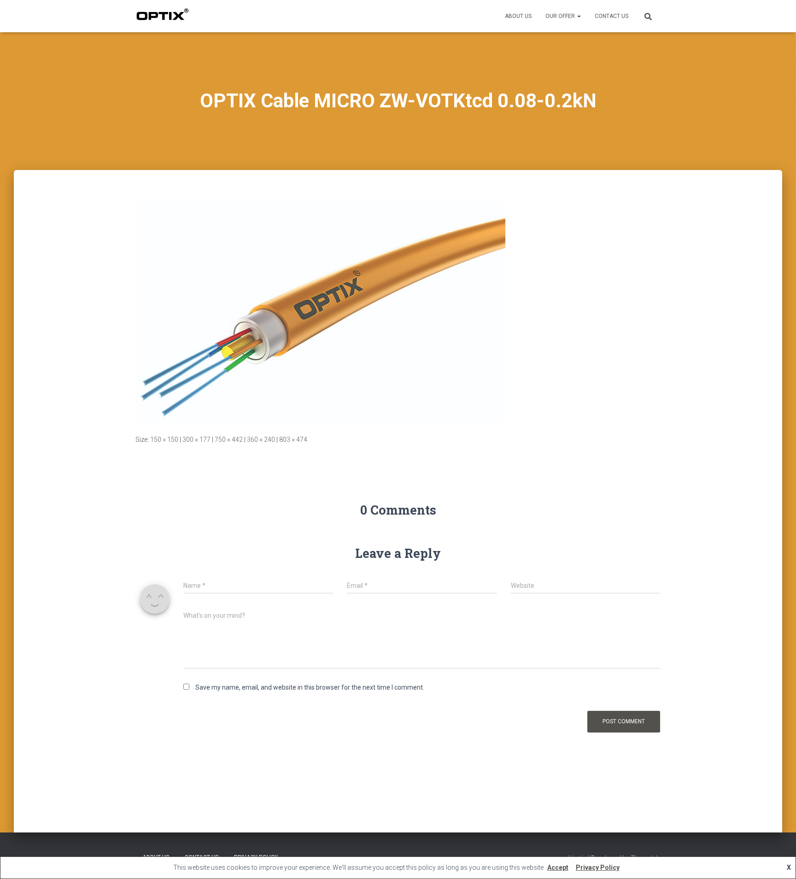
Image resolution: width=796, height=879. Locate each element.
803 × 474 (293, 439)
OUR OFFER (560, 16)
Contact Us (611, 16)
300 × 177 (196, 439)
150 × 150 (164, 439)
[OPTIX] (162, 16)
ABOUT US (518, 16)
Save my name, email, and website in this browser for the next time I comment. (309, 687)
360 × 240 (261, 439)
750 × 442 (229, 439)
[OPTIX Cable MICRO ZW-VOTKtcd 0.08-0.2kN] (320, 311)
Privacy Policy (598, 867)
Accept (557, 867)
